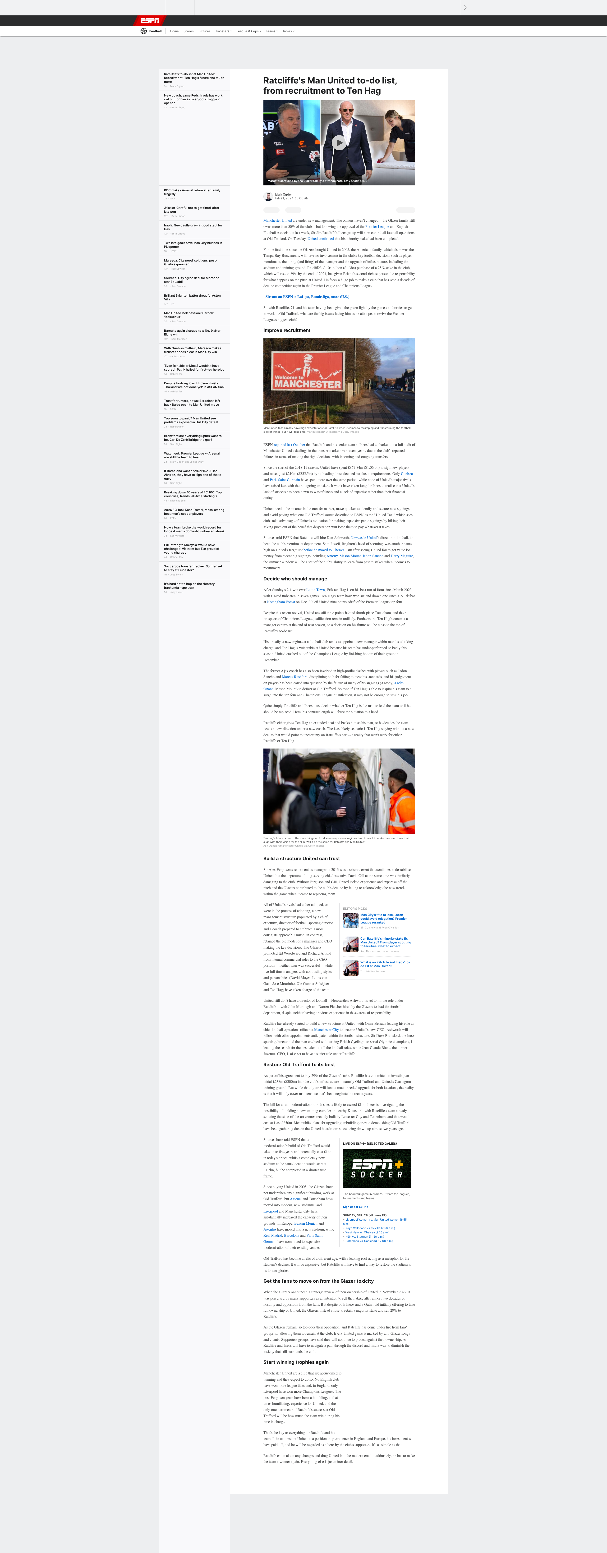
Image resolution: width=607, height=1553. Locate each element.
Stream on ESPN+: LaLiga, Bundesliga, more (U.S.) (307, 296)
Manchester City (326, 1029)
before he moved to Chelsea (324, 549)
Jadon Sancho (373, 555)
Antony (332, 555)
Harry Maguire (402, 555)
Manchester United (277, 220)
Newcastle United (364, 537)
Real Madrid (272, 1235)
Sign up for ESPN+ (355, 1206)
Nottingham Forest (281, 601)
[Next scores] (464, 7)
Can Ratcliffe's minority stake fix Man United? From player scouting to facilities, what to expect (385, 942)
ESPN (150, 20)
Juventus (269, 1229)
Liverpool (270, 1210)
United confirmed (321, 238)
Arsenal (296, 1198)
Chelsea (407, 473)
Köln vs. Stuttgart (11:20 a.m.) (364, 1236)
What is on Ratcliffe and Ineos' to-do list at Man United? (385, 964)
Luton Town (315, 589)
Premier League (377, 226)
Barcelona (291, 1235)
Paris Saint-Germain (285, 479)
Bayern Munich (305, 1223)
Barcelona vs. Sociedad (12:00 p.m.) (369, 1241)
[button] (454, 20)
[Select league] (152, 7)
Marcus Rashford (295, 676)
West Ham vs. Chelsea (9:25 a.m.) (367, 1232)
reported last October (289, 444)
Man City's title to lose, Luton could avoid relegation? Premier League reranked (383, 918)
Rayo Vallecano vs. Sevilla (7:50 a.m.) (370, 1228)
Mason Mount (350, 555)
